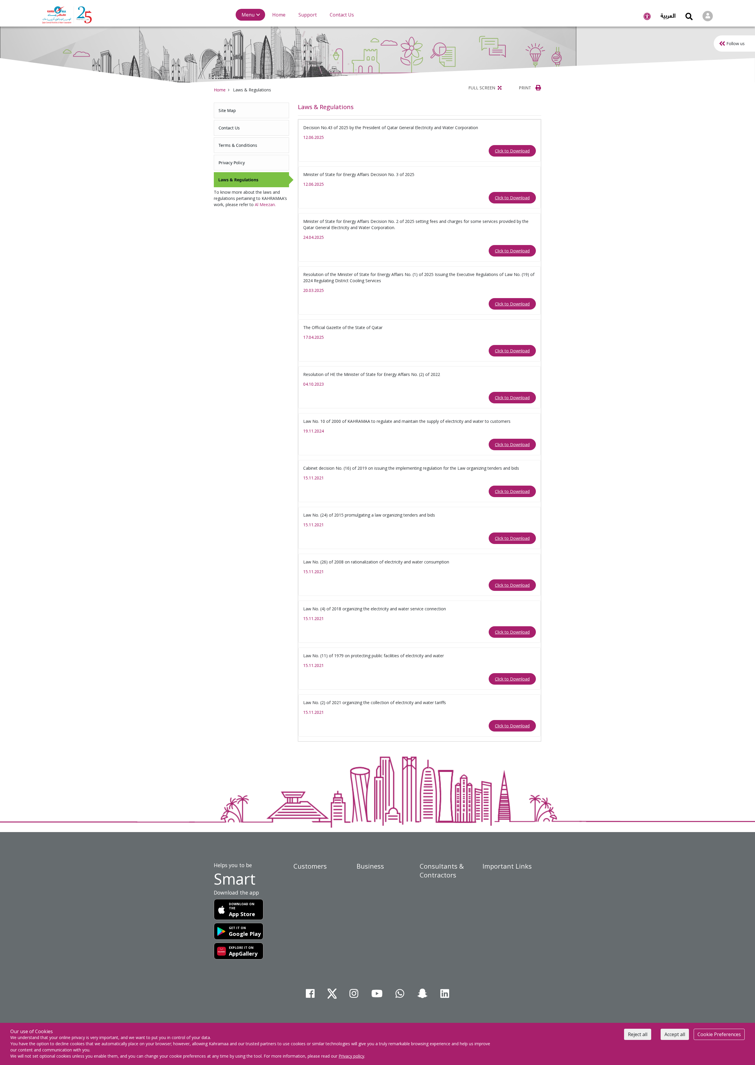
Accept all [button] (674, 1034)
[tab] (251, 110)
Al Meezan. (265, 204)
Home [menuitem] (278, 14)
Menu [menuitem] (248, 14)
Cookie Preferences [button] (719, 1034)
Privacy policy (351, 1056)
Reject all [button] (637, 1034)
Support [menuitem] (307, 14)
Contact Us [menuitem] (342, 14)
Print (525, 88)
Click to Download (512, 151)
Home (220, 90)
